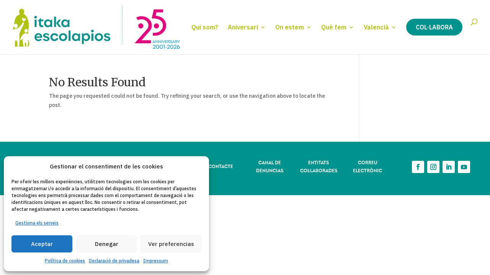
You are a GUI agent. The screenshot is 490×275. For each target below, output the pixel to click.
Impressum (155, 261)
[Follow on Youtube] (464, 167)
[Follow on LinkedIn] (449, 167)
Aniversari (243, 27)
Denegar (106, 243)
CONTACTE (220, 166)
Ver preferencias (171, 243)
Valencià (376, 27)
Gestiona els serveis (37, 223)
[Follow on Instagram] (433, 167)
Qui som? (204, 27)
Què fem (333, 27)
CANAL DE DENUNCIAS (269, 166)
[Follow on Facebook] (418, 167)
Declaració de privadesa (114, 261)
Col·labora (434, 27)
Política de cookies (65, 261)
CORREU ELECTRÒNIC (367, 166)
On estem (289, 27)
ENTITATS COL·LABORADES (318, 166)
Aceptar (42, 243)
